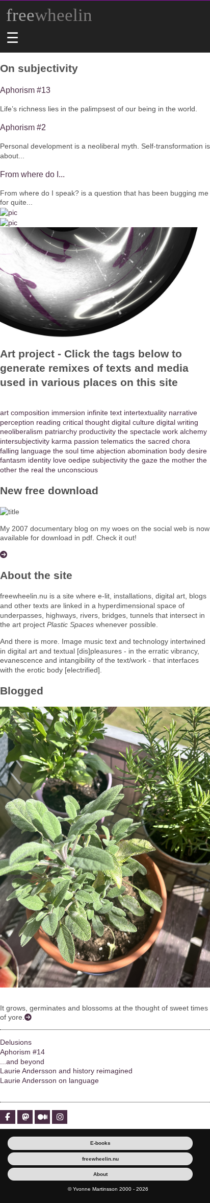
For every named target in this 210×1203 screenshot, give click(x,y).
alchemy (193, 431)
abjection (110, 451)
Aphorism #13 (25, 89)
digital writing (177, 422)
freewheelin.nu (100, 1159)
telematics (117, 441)
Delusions (16, 1042)
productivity (97, 431)
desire (197, 451)
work (170, 431)
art (4, 412)
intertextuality (145, 412)
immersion (68, 412)
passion (86, 441)
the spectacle (139, 431)
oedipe (79, 460)
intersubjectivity (24, 441)
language (36, 451)
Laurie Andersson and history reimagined (66, 1071)
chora (181, 441)
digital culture (133, 422)
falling (9, 451)
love (59, 460)
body (177, 451)
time (87, 451)
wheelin (49, 15)
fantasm (13, 460)
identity (39, 460)
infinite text (104, 412)
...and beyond (22, 1061)
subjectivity (109, 460)
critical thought (86, 422)
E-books (100, 1143)
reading (48, 422)
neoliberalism (21, 431)
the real (31, 470)
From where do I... (32, 174)
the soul (65, 451)
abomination (147, 451)
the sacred (153, 441)
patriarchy (61, 431)
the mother (177, 460)
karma (61, 441)
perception (17, 422)
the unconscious (71, 470)
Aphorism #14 (22, 1052)
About (100, 1174)
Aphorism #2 (23, 127)
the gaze (143, 460)
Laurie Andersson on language (49, 1080)
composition (30, 412)
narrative (183, 412)
